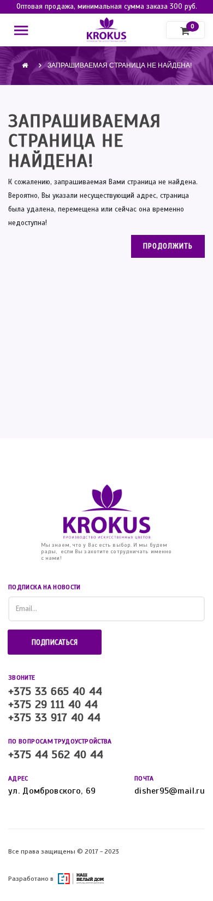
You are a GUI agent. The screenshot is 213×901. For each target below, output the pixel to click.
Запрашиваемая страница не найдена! (120, 65)
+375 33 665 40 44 (55, 691)
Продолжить (168, 246)
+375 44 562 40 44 (56, 754)
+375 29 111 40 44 (53, 704)
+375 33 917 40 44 (54, 717)
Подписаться (55, 642)
